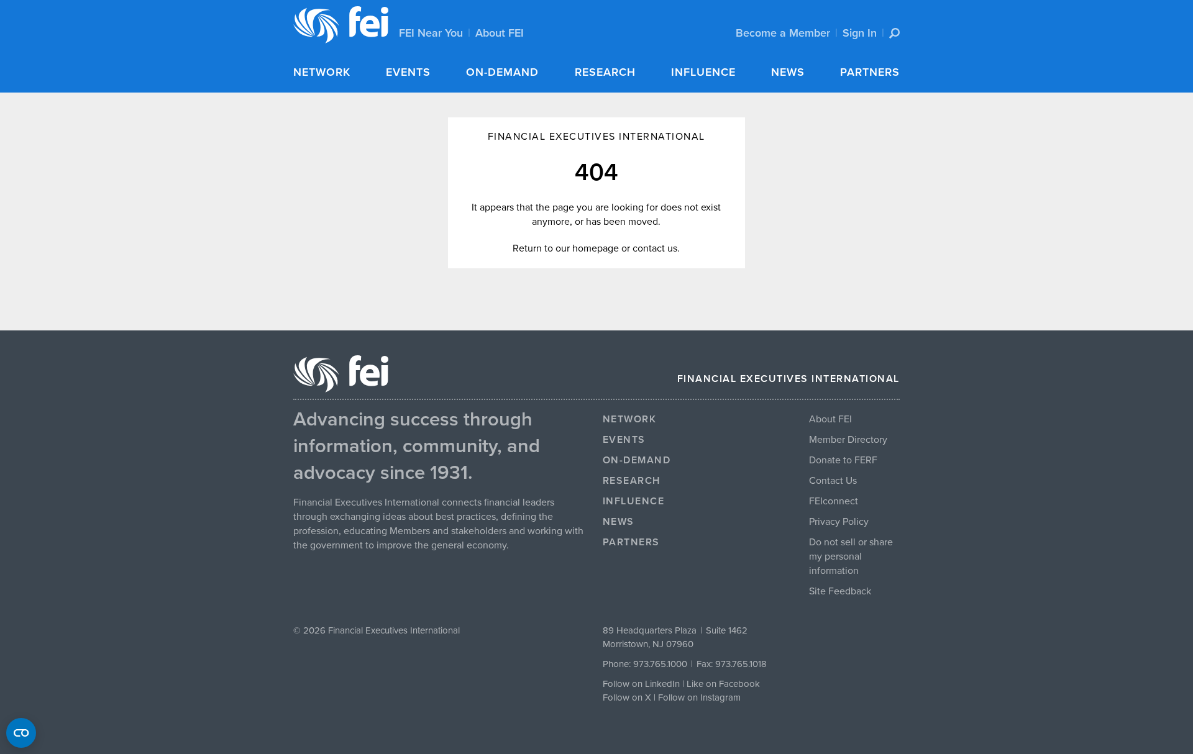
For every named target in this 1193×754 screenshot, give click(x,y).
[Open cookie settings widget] (21, 733)
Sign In (860, 33)
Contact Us (833, 481)
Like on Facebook (723, 683)
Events (408, 72)
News (788, 72)
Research (605, 72)
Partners (870, 72)
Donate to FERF (843, 460)
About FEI (499, 33)
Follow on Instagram (699, 697)
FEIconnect (833, 501)
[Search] (894, 33)
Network (321, 72)
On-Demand (502, 72)
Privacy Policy (839, 522)
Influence (703, 72)
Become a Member (783, 33)
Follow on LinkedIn (641, 683)
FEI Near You (431, 33)
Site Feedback (840, 591)
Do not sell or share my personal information (851, 556)
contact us (655, 248)
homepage (595, 248)
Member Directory (848, 440)
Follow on (624, 697)
